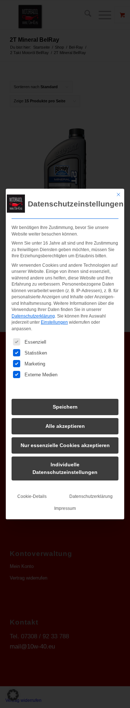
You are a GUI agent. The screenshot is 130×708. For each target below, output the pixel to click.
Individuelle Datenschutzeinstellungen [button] (65, 468)
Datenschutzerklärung (33, 316)
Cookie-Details (32, 496)
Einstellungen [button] (54, 322)
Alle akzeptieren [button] (65, 426)
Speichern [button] (65, 407)
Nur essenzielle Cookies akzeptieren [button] (65, 445)
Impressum (65, 508)
